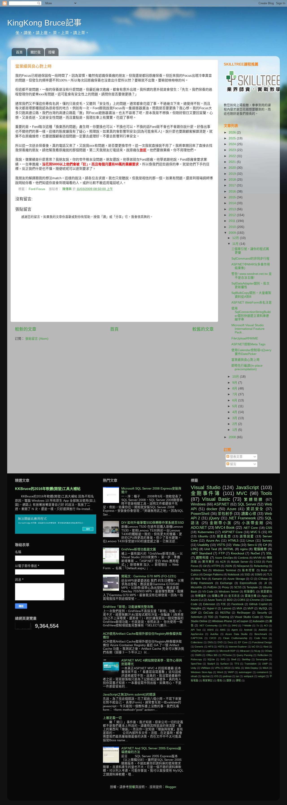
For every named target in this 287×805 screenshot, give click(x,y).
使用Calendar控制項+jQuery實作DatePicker (251, 351)
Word (220, 672)
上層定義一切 (112, 718)
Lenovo (226, 608)
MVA (239, 608)
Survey (267, 540)
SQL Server (247, 504)
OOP (194, 612)
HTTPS (215, 566)
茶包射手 (225, 514)
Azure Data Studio (236, 634)
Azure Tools (215, 600)
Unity (193, 668)
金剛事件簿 (205, 493)
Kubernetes (206, 532)
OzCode (208, 612)
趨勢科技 (202, 557)
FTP (222, 553)
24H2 (234, 625)
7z (257, 625)
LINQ (194, 549)
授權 (51, 52)
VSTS (221, 545)
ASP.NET (221, 504)
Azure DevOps (224, 557)
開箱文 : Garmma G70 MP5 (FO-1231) (148, 576)
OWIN (198, 655)
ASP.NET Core (232, 532)
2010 (233, 227)
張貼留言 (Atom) (36, 338)
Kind (265, 646)
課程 (238, 680)
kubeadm (259, 621)
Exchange (226, 583)
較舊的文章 (203, 329)
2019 (233, 173)
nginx (244, 549)
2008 (233, 437)
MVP (250, 608)
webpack (249, 676)
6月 (235, 400)
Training (224, 617)
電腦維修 (260, 549)
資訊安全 (255, 509)
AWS (222, 629)
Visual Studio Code (247, 617)
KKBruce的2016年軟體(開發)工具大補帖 (47, 489)
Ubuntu (203, 536)
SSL (269, 553)
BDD (230, 600)
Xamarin (217, 578)
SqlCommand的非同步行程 (250, 258)
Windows (198, 504)
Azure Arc (213, 540)
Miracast (245, 651)
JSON (228, 566)
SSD (247, 574)
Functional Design (262, 642)
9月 (235, 382)
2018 (233, 179)
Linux (250, 540)
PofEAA (212, 587)
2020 (233, 167)
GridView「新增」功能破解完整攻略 (128, 606)
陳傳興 (67, 189)
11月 (235, 243)
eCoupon (242, 621)
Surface (224, 663)
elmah (194, 676)
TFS (236, 663)
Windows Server (229, 591)
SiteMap (246, 659)
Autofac (214, 634)
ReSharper (243, 612)
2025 (233, 138)
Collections (197, 642)
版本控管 (248, 570)
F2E (223, 604)
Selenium (196, 617)
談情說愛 (247, 536)
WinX (265, 668)
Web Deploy (251, 668)
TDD (210, 617)
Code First (260, 638)
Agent (234, 629)
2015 (233, 197)
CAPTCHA (196, 638)
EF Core (243, 642)
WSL (237, 668)
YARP (231, 672)
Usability (203, 545)
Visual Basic (216, 499)
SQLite (211, 659)
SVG (223, 659)
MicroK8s (196, 587)
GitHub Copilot (258, 604)
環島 (219, 680)
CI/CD (212, 638)
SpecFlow (196, 663)
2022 (233, 156)
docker (212, 509)
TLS (269, 574)
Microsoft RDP (227, 651)
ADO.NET (199, 527)
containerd (262, 672)
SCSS (237, 587)
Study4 (211, 663)
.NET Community (208, 625)
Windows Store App (201, 672)
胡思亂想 (224, 536)
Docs (230, 642)
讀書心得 (248, 514)
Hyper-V (212, 608)
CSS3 (257, 561)
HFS (210, 646)
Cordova (243, 557)
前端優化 (250, 591)
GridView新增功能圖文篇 (138, 549)
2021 (233, 162)
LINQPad (196, 651)
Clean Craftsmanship (235, 638)
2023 (233, 150)
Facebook (237, 604)
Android (248, 629)
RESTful (225, 612)
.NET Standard (201, 553)
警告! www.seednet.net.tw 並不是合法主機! (251, 275)
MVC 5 (255, 532)
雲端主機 (250, 595)
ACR (223, 561)
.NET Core (250, 527)
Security (262, 612)
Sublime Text (199, 570)
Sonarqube (262, 659)
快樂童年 (201, 595)
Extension (209, 604)
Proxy (225, 587)
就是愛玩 (266, 591)
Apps (264, 595)
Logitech (210, 651)
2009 (233, 232)
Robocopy (196, 659)
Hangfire (196, 608)
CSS (269, 527)
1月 (235, 429)
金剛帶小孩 (221, 523)
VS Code (207, 591)
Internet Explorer (238, 646)
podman (227, 676)
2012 (233, 215)
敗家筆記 (208, 680)
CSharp (263, 578)
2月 (235, 424)
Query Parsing (245, 655)
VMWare (205, 668)
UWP (265, 663)
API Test (196, 629)
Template (252, 587)
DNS (210, 642)
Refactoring (261, 566)
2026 (233, 132)
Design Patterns (213, 574)
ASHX (210, 629)
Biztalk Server (239, 561)
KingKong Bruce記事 (44, 22)
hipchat (206, 676)
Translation (250, 663)
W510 (227, 668)
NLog (257, 651)
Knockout (237, 553)
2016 (233, 191)
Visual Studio (205, 487)
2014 (233, 203)
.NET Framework (242, 518)
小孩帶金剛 (253, 523)
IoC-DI (255, 646)
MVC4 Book (225, 527)
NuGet (255, 553)
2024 (233, 144)
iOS (216, 676)
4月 (235, 412)
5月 (235, 406)
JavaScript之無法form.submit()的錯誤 (129, 694)
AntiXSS (263, 629)
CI (251, 578)
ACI (266, 625)
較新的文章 (25, 329)
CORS (241, 600)
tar (237, 676)
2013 (233, 209)
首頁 (19, 52)
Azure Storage (236, 578)
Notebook (233, 574)
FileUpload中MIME (244, 338)
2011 (232, 221)
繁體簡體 (253, 499)
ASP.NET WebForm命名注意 (251, 302)
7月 (235, 394)
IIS (270, 532)
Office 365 (212, 655)
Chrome (255, 600)
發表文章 (236, 456)
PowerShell (200, 514)
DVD (220, 642)
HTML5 (233, 540)
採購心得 (217, 595)
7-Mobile (246, 625)
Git (205, 566)
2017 (233, 185)
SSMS (258, 574)
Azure (231, 509)
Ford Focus (37, 189)
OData (268, 651)
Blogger (170, 787)
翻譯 (228, 680)
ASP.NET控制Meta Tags (248, 344)
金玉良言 (234, 595)
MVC (241, 493)
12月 (236, 238)
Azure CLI (197, 600)
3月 (235, 418)
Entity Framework (202, 583)
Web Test (201, 578)
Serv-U (252, 545)
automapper (245, 672)
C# (265, 545)
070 (225, 625)
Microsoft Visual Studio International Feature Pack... (248, 329)
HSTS (221, 646)
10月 (236, 376)
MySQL (263, 608)
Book (264, 570)
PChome (227, 655)
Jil (265, 583)
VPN (217, 668)
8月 (235, 388)
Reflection (262, 655)
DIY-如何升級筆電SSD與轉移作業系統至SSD (152, 522)
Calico (195, 574)
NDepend (243, 566)
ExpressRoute (248, 583)
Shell (233, 659)
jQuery (214, 518)
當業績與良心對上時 (245, 359)
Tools (266, 493)
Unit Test (210, 549)
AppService (197, 634)
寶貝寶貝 (208, 561)
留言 (232, 464)
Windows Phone (222, 621)
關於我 (35, 52)
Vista (236, 545)
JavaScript (247, 487)
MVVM (257, 557)
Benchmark (260, 634)
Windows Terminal (224, 570)
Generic (199, 646)
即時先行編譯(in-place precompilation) (247, 367)
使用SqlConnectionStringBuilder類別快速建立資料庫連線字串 (251, 314)
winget (261, 676)
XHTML (228, 549)
